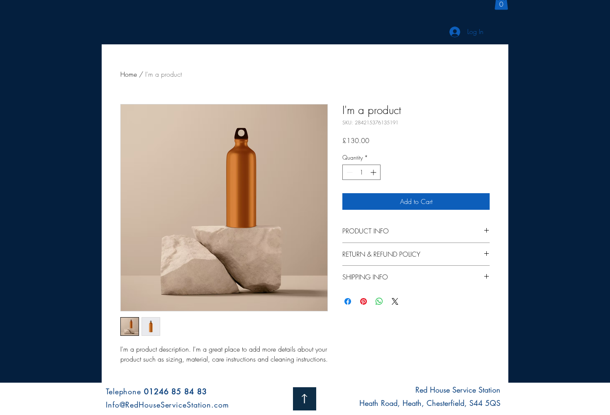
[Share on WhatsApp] (379, 301)
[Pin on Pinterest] (363, 301)
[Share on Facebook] (348, 301)
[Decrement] (349, 172)
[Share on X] (395, 301)
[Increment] (374, 172)
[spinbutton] (361, 172)
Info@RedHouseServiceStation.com (167, 405)
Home (128, 74)
